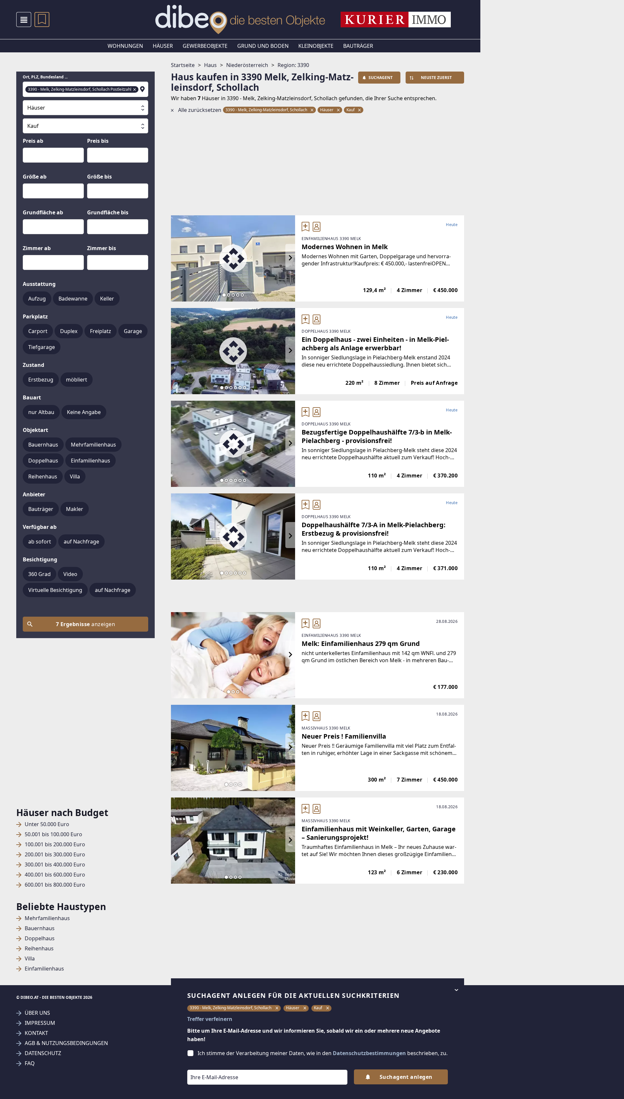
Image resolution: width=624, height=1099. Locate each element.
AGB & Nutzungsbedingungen (66, 1043)
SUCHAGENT (381, 77)
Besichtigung (40, 559)
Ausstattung (39, 284)
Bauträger (358, 45)
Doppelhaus (40, 938)
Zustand (33, 365)
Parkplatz (35, 316)
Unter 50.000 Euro (47, 824)
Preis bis (98, 140)
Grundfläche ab (43, 212)
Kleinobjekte (315, 45)
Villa (30, 958)
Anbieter (34, 494)
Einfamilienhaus (44, 968)
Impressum (40, 1023)
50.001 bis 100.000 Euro (53, 834)
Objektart (35, 430)
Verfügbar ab (40, 526)
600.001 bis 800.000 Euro (55, 884)
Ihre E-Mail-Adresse (206, 1065)
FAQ (30, 1063)
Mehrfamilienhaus (47, 918)
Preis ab (33, 140)
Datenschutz (43, 1053)
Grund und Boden (263, 45)
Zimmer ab (37, 248)
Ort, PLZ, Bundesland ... (45, 77)
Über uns (37, 1013)
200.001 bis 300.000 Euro (55, 854)
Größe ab (34, 176)
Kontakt (36, 1033)
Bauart (32, 397)
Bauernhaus (40, 928)
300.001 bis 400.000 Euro (55, 864)
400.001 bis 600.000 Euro (55, 874)
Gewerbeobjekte (205, 45)
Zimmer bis (101, 248)
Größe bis (99, 176)
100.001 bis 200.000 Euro (55, 844)
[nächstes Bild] (290, 258)
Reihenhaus (39, 948)
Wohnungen (125, 45)
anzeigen (85, 624)
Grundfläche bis (107, 212)
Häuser (163, 45)
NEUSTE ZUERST (436, 77)
